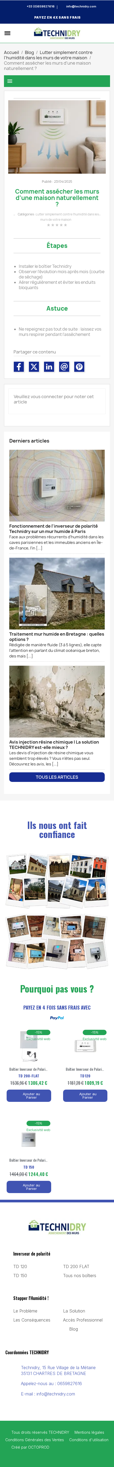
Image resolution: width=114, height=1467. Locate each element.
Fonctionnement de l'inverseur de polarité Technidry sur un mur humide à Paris (56, 537)
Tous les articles (57, 777)
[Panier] (107, 33)
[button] (17, 33)
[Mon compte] (99, 33)
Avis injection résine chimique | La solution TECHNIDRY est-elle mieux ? (54, 753)
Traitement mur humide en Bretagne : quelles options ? (56, 645)
